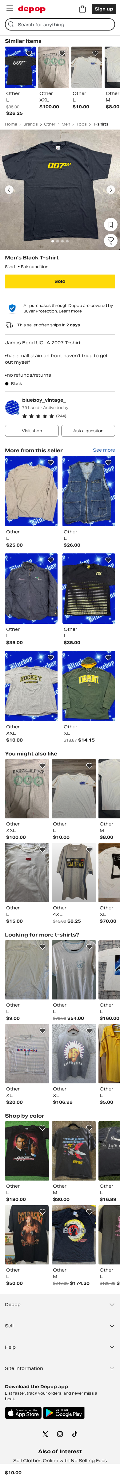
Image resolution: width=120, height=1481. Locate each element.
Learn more (70, 311)
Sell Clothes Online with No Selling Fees (60, 1460)
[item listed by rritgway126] (74, 788)
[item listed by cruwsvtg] (74, 1053)
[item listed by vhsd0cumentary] (27, 1151)
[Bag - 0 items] (82, 9)
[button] (68, 416)
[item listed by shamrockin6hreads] (27, 1053)
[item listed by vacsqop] (74, 1234)
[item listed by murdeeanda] (74, 969)
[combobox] (60, 24)
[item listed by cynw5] (74, 872)
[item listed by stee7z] (74, 1151)
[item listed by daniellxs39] (27, 1234)
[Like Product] (29, 53)
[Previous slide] (9, 189)
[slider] (60, 190)
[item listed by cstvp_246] (27, 788)
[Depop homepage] (32, 9)
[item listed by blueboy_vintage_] (31, 491)
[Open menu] (9, 8)
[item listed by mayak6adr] (27, 872)
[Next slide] (111, 189)
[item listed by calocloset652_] (27, 969)
